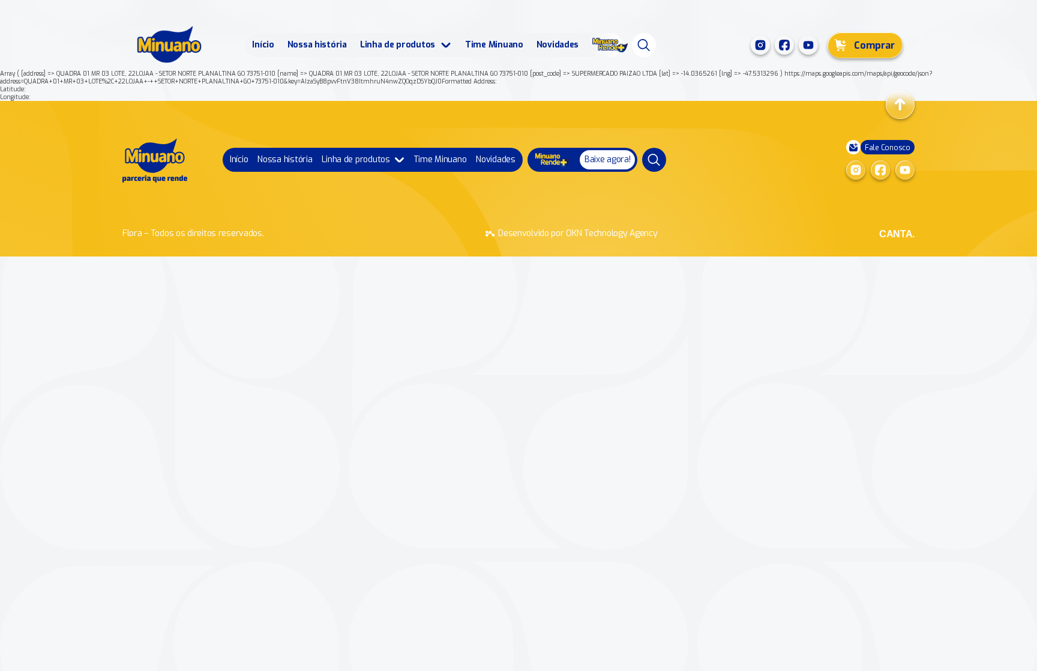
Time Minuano (494, 44)
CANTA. (897, 234)
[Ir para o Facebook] (784, 45)
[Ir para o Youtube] (808, 45)
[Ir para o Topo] (900, 104)
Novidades (558, 44)
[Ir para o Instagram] (760, 45)
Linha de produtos (397, 44)
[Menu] (644, 45)
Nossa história (317, 44)
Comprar (874, 45)
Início (263, 44)
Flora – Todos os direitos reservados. (193, 233)
